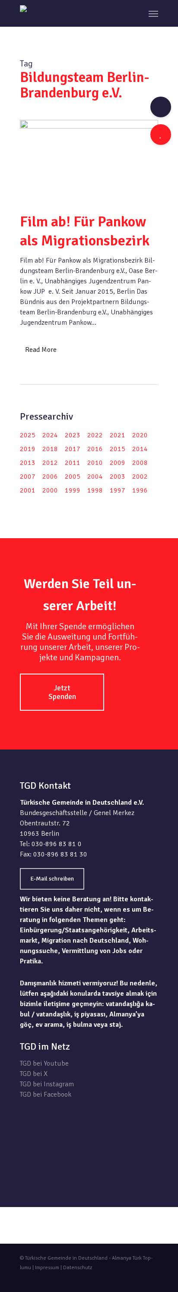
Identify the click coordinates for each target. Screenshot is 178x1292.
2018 (50, 449)
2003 (117, 476)
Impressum (47, 1267)
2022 (95, 435)
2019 (27, 449)
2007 (27, 476)
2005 (72, 476)
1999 (72, 490)
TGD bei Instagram (47, 1084)
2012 (50, 462)
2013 (27, 462)
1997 (117, 490)
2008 (140, 462)
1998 (95, 490)
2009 (117, 462)
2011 (72, 462)
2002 (140, 476)
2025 (27, 435)
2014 (140, 449)
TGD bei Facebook (45, 1094)
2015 (117, 449)
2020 (140, 435)
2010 (95, 462)
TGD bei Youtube (44, 1063)
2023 (72, 435)
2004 (95, 476)
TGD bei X (34, 1073)
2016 (95, 449)
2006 (50, 476)
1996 (140, 490)
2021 (117, 435)
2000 (50, 490)
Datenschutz (77, 1267)
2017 (72, 449)
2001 (27, 490)
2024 (50, 435)
